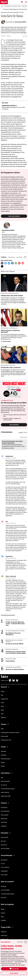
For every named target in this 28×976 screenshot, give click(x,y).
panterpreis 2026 (5, 796)
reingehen (3, 826)
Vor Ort (3, 863)
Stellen (3, 762)
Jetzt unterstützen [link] (14, 216)
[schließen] (25, 941)
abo (2, 777)
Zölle (2, 729)
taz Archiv (3, 897)
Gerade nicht (20, 942)
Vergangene (4, 871)
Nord (2, 713)
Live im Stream (5, 867)
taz (4, 676)
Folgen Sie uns (4, 680)
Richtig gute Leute (6, 740)
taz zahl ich (4, 785)
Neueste (21, 432)
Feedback (3, 931)
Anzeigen (3, 920)
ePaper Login (4, 939)
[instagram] (17, 681)
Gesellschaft (4, 699)
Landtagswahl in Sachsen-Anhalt (10, 732)
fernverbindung (5, 811)
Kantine (3, 913)
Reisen (3, 909)
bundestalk (4, 807)
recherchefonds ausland (7, 788)
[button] (26, 2)
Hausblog (3, 755)
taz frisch (3, 841)
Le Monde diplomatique (7, 894)
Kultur (2, 702)
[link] (2, 6)
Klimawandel (4, 736)
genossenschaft (5, 781)
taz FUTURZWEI (5, 890)
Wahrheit (3, 717)
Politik (2, 691)
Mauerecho (4, 818)
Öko (2, 695)
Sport (2, 706)
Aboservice (4, 935)
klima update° (5, 815)
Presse (3, 766)
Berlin (2, 710)
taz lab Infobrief (5, 848)
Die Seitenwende (5, 758)
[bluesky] (13, 681)
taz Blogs (3, 886)
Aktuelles (3, 751)
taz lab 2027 (4, 874)
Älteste (25, 432)
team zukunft (4, 837)
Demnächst (4, 860)
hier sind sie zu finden (8, 448)
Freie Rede (4, 822)
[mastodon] (10, 681)
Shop (2, 916)
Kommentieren (11, 257)
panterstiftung (5, 792)
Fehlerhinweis (19, 257)
